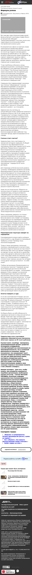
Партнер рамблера (15, 567)
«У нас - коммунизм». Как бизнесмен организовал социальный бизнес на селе (18, 477)
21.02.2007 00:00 (5, 6)
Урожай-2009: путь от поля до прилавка (18, 486)
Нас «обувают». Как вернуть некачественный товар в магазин (14, 440)
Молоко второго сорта (14, 481)
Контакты (4, 513)
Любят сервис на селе (12, 443)
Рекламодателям (16, 513)
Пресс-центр (23, 504)
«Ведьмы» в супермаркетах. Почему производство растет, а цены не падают (16, 436)
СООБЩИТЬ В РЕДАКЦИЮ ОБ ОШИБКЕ (13, 515)
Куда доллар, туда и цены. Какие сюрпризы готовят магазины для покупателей (17, 493)
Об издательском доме (9, 504)
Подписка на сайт (7, 507)
